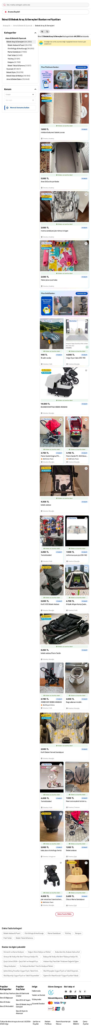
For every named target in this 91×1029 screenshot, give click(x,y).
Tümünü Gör (81, 67)
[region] (64, 79)
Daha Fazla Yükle (64, 914)
